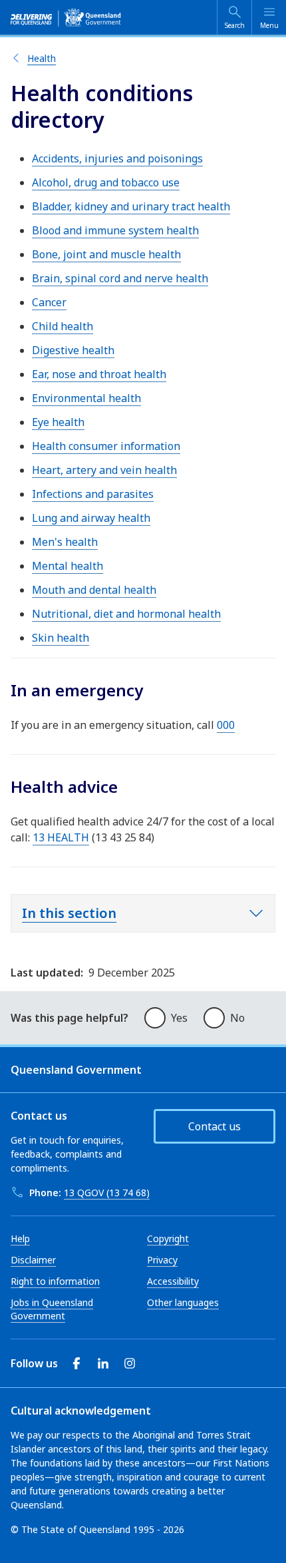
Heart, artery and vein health (104, 470)
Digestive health (73, 350)
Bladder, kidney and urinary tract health (131, 206)
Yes (179, 1017)
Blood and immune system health (115, 230)
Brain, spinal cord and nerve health (120, 278)
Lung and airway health (91, 518)
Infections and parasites (93, 494)
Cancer (49, 302)
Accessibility (173, 1281)
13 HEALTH (61, 837)
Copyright (168, 1238)
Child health (62, 326)
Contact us (214, 1126)
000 (226, 725)
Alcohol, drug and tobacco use (106, 182)
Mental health (67, 565)
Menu (269, 25)
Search (235, 25)
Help (20, 1238)
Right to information (55, 1281)
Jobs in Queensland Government (52, 1309)
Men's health (65, 542)
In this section (69, 913)
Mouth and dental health (94, 589)
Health (41, 58)
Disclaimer (33, 1259)
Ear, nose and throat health (99, 374)
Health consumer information (106, 446)
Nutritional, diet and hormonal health (126, 613)
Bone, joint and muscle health (106, 254)
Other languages (183, 1302)
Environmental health (86, 398)
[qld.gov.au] (66, 17)
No (237, 1017)
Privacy (162, 1259)
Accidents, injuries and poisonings (117, 158)
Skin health (60, 637)
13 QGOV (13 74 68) (107, 1192)
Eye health (58, 422)
